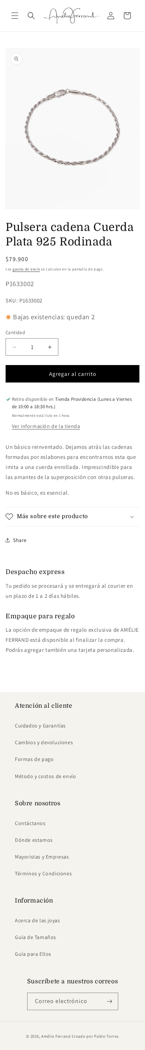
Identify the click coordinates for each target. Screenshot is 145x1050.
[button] (15, 15)
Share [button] (20, 540)
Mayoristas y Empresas (42, 856)
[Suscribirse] (110, 1001)
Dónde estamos (34, 840)
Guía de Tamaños (35, 937)
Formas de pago (34, 759)
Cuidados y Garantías (40, 725)
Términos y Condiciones (43, 873)
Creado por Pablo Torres (95, 1036)
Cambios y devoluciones (44, 742)
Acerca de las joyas (37, 920)
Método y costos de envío (45, 776)
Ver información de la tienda (46, 426)
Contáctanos (30, 823)
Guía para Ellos (33, 954)
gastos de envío (26, 269)
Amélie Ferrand (56, 1036)
